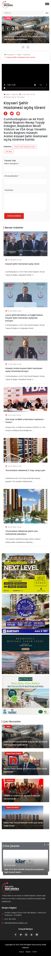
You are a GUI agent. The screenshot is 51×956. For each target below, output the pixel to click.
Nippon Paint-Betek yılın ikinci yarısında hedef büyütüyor (25, 770)
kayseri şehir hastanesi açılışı (24, 147)
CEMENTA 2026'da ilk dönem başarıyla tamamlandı (22, 797)
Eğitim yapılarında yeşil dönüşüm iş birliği (23, 39)
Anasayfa (10, 55)
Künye (21, 952)
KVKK (34, 952)
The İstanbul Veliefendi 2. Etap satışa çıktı (25, 470)
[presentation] (23, 47)
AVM (8, 726)
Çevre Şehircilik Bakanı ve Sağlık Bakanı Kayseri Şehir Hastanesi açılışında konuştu (24, 318)
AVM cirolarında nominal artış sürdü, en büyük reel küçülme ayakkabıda (25, 743)
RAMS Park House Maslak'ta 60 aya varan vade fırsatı (23, 824)
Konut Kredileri (13, 807)
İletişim (28, 952)
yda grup (9, 151)
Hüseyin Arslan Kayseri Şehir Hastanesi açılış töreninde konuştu (23, 370)
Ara (47, 13)
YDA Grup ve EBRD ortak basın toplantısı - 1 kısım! (25, 421)
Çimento (10, 780)
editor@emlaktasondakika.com (15, 923)
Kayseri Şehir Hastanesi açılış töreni (22, 264)
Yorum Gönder (14, 216)
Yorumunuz (8, 190)
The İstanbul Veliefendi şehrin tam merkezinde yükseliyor (21, 532)
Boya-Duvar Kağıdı (14, 753)
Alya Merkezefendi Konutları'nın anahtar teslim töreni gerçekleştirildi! (23, 871)
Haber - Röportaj (13, 18)
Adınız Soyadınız (11, 163)
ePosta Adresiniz (11, 176)
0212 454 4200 (10, 919)
